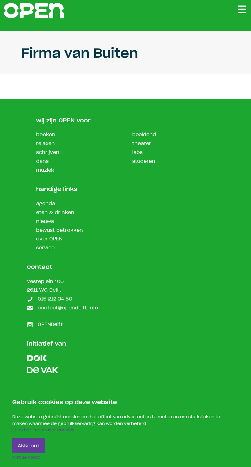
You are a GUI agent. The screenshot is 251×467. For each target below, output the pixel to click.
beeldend (144, 134)
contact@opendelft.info (67, 308)
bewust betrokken (59, 230)
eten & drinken (55, 212)
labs (137, 152)
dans (42, 161)
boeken (45, 134)
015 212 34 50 (54, 299)
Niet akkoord (26, 457)
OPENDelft (49, 324)
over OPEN (49, 239)
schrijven (47, 152)
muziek (45, 170)
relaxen (45, 143)
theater (141, 143)
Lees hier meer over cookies (43, 430)
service (45, 248)
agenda (45, 203)
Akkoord (28, 446)
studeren (143, 161)
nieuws (45, 221)
